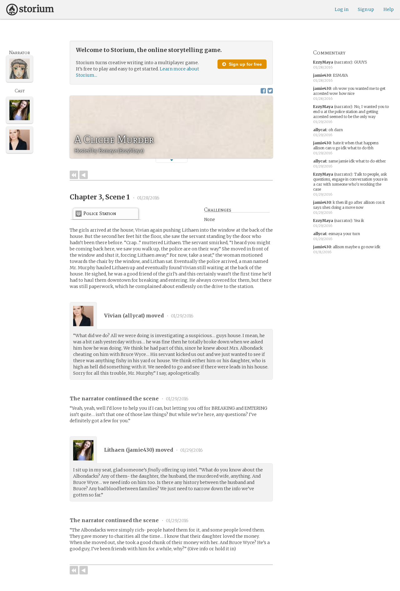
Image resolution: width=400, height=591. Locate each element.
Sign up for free (245, 64)
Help (388, 9)
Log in (341, 9)
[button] (172, 160)
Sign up (366, 9)
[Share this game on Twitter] (270, 91)
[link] (105, 215)
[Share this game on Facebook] (263, 91)
